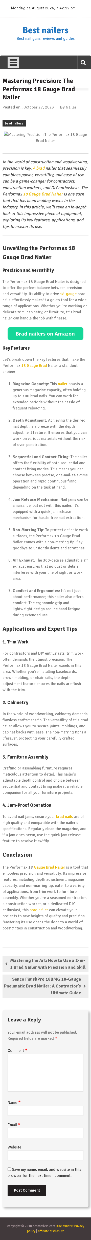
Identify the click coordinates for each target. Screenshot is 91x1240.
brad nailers (14, 123)
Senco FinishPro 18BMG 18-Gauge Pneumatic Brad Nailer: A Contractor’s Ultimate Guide (42, 986)
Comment (18, 1050)
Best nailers (45, 30)
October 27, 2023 (39, 107)
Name (14, 1102)
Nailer (71, 107)
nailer (62, 383)
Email (14, 1124)
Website (14, 1147)
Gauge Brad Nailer (49, 867)
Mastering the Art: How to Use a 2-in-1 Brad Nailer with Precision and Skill (48, 964)
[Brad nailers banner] (45, 333)
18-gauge (68, 293)
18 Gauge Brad (34, 365)
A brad (38, 168)
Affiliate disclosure (51, 1231)
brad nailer (39, 909)
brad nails (64, 816)
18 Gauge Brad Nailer (43, 194)
